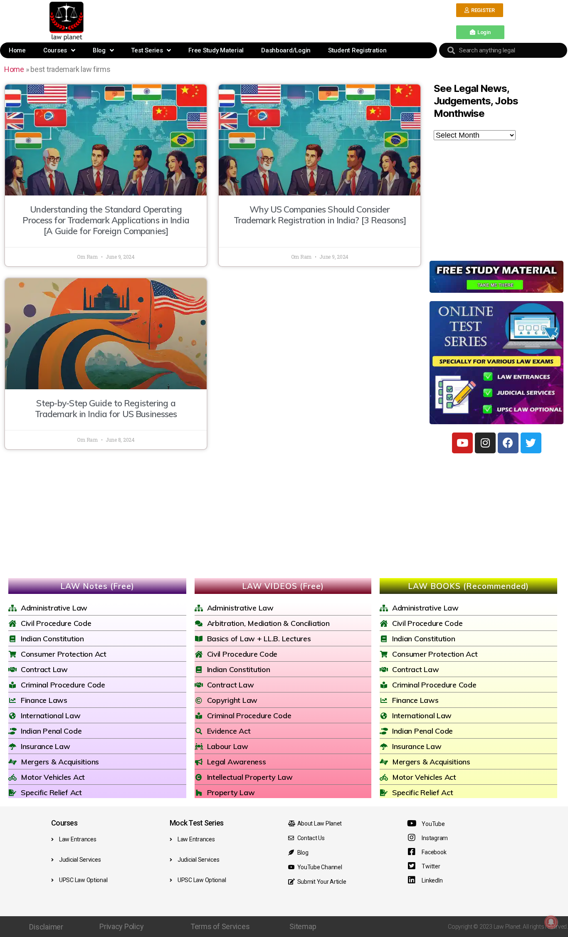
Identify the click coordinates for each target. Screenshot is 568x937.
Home (17, 50)
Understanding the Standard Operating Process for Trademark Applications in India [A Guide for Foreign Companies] (105, 220)
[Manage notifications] (551, 922)
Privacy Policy (121, 926)
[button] (479, 10)
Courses (55, 50)
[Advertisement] (271, 20)
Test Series (147, 50)
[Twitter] (531, 443)
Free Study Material (216, 50)
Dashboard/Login (286, 50)
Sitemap (302, 926)
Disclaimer (46, 926)
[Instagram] (485, 443)
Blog (99, 50)
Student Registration (357, 50)
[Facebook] (508, 443)
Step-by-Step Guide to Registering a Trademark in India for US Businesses (106, 408)
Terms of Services (219, 926)
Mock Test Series (196, 822)
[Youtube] (462, 443)
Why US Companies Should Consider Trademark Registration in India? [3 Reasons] (320, 214)
